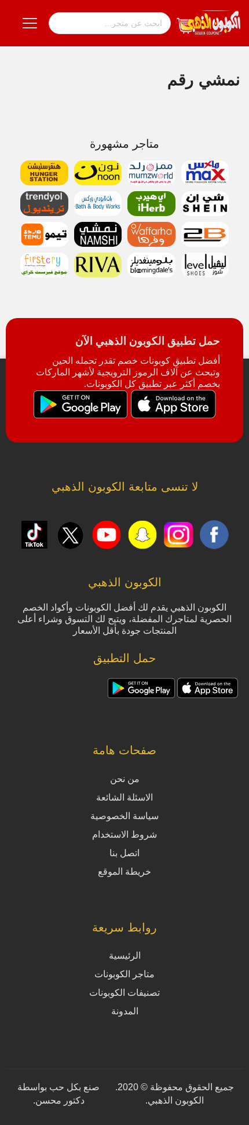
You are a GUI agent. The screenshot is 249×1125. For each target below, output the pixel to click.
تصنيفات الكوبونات (124, 993)
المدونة (124, 1011)
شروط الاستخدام (124, 834)
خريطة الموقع (124, 871)
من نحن (125, 779)
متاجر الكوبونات (124, 974)
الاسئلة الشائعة (124, 797)
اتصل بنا (124, 853)
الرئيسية (125, 955)
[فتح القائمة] (30, 23)
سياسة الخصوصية (124, 816)
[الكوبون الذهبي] (208, 22)
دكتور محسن (60, 1100)
